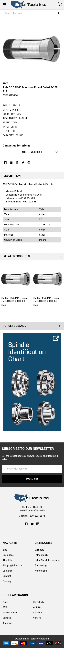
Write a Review (10, 95)
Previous (54, 256)
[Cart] (61, 4)
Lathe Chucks (42, 555)
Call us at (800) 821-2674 (32, 515)
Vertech (7, 618)
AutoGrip (37, 607)
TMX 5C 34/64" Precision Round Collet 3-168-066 (14, 299)
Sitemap (7, 581)
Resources (8, 555)
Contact (7, 576)
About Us (7, 560)
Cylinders (39, 549)
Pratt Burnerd (10, 612)
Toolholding (41, 565)
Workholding (41, 570)
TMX (5, 607)
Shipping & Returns (12, 565)
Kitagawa (7, 623)
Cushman (38, 612)
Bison (5, 602)
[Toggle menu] (4, 4)
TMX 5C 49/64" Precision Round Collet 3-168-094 (46, 299)
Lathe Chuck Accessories (48, 560)
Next (60, 256)
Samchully (38, 602)
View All (37, 618)
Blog (5, 549)
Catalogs (7, 570)
